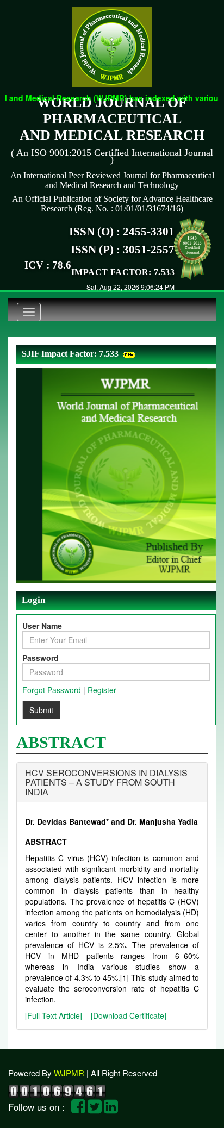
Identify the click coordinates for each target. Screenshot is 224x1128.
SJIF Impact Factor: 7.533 (70, 353)
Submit (41, 710)
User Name (42, 625)
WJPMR (69, 1073)
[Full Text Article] (53, 1015)
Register (102, 689)
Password (40, 657)
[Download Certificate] (128, 1015)
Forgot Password (51, 689)
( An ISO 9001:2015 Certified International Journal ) (112, 156)
